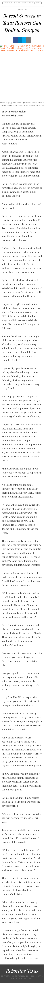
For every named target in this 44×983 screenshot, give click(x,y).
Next (38, 3)
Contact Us (5, 976)
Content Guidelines (19, 976)
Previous (8, 3)
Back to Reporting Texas (23, 3)
